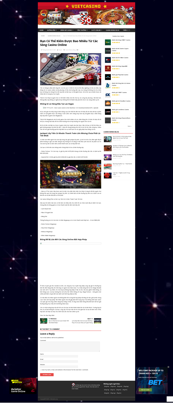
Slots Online (96, 30)
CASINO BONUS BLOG (112, 30)
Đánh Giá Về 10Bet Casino (120, 57)
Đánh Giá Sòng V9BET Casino (121, 40)
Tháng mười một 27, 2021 (49, 50)
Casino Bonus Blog (70, 50)
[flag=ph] (106, 393)
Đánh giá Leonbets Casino (120, 109)
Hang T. (60, 50)
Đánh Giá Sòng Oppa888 (119, 66)
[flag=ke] (118, 389)
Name (42, 354)
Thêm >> (126, 30)
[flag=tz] (119, 393)
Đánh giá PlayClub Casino (120, 75)
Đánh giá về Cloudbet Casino (121, 101)
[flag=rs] (112, 389)
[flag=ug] (113, 393)
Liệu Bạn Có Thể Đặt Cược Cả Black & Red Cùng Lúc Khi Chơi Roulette (122, 146)
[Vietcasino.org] (86, 24)
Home (41, 30)
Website (42, 364)
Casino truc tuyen (118, 36)
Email (41, 359)
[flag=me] (113, 386)
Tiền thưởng (81, 30)
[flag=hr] (125, 389)
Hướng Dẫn (51, 30)
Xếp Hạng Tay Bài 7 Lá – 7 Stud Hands (122, 164)
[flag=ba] (106, 386)
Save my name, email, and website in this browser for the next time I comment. (65, 370)
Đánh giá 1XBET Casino (119, 92)
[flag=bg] (126, 386)
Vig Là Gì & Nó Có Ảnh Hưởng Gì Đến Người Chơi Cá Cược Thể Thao (122, 137)
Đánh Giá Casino (66, 30)
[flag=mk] (119, 386)
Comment (43, 340)
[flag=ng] (106, 389)
